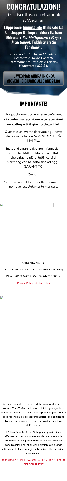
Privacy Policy (25, 283)
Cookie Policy (42, 283)
